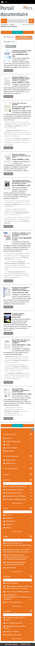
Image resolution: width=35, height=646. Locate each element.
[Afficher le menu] (2, 2)
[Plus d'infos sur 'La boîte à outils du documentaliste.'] (7, 318)
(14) (17, 638)
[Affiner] (17, 32)
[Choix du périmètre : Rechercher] (4, 21)
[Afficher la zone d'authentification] (6, 2)
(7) (16, 606)
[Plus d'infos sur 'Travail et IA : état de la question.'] (7, 107)
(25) (17, 503)
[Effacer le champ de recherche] (26, 21)
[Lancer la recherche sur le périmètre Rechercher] (31, 21)
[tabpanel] (17, 336)
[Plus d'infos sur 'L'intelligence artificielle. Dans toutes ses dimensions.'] (7, 56)
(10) (17, 571)
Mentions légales (11, 644)
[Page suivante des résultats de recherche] (28, 32)
